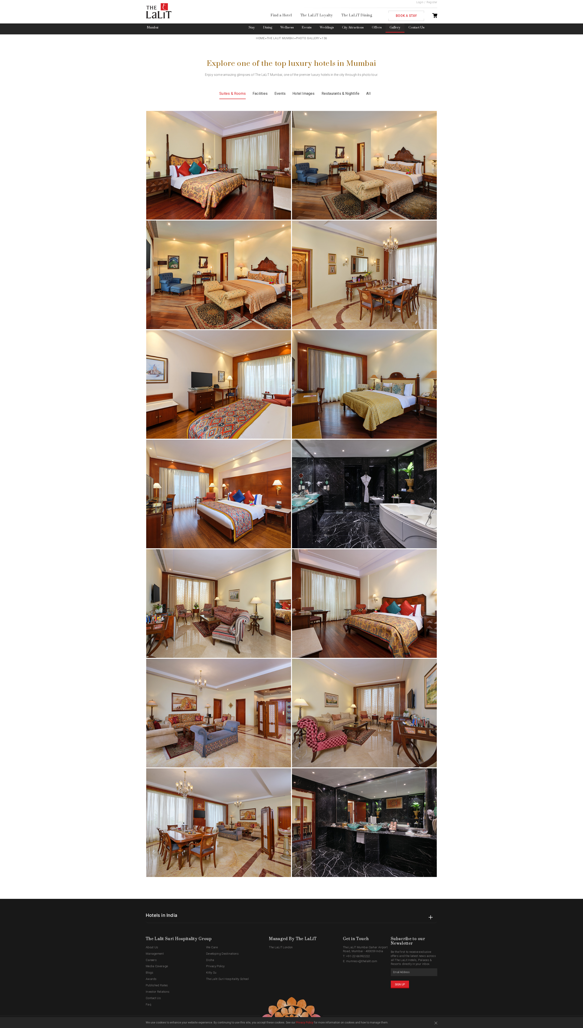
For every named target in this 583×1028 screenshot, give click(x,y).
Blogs (149, 972)
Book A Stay (406, 16)
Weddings (327, 28)
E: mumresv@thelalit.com (360, 961)
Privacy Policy (215, 966)
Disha (210, 960)
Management (155, 953)
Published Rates (157, 985)
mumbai (152, 28)
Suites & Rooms (232, 93)
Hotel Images (303, 93)
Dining (267, 28)
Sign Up (400, 984)
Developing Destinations (222, 953)
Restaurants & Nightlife (341, 93)
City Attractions (353, 28)
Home (260, 38)
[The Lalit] (168, 11)
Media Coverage (157, 966)
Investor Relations (157, 991)
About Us (152, 947)
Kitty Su (211, 972)
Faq (148, 1004)
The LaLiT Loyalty (316, 15)
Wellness (287, 28)
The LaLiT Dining (356, 15)
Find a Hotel (281, 15)
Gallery (395, 28)
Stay (252, 28)
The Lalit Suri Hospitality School (227, 979)
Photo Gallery (308, 38)
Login (420, 2)
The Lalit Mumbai (280, 38)
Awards (151, 979)
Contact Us (416, 28)
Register (432, 2)
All (368, 93)
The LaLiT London (281, 947)
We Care (212, 947)
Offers (377, 28)
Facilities (260, 93)
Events (307, 28)
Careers (151, 960)
